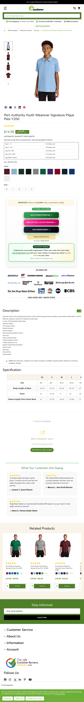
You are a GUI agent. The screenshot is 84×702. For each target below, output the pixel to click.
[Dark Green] (12, 573)
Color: (7, 166)
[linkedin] (20, 680)
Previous (8, 38)
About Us (13, 636)
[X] (15, 107)
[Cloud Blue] (10, 573)
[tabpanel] (40, 562)
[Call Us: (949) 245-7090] (74, 8)
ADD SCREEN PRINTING (41, 215)
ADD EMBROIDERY (41, 230)
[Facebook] (6, 107)
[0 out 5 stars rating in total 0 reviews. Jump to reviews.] (9, 125)
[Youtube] (30, 680)
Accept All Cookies (34, 698)
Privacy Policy (60, 694)
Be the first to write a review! (42, 450)
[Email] (10, 107)
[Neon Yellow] (39, 573)
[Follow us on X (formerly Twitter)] (15, 680)
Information (15, 643)
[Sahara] (37, 573)
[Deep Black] (15, 573)
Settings (7, 698)
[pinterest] (25, 680)
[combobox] (42, 16)
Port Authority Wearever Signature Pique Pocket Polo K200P (14, 568)
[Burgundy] (7, 573)
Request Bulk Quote (41, 237)
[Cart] (79, 8)
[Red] (81, 573)
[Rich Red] (32, 573)
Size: (6, 185)
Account (13, 649)
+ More (21, 573)
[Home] (5, 30)
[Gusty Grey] (17, 573)
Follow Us (11, 673)
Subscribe (42, 617)
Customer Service (20, 630)
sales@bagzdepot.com (21, 253)
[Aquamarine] (42, 573)
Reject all (19, 698)
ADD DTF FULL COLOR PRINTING (41, 222)
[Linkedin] (20, 107)
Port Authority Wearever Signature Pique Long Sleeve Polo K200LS (63, 568)
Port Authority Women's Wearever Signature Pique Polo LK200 (40, 568)
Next (8, 84)
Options (17, 586)
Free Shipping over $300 (42, 2)
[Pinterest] (24, 107)
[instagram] (10, 680)
